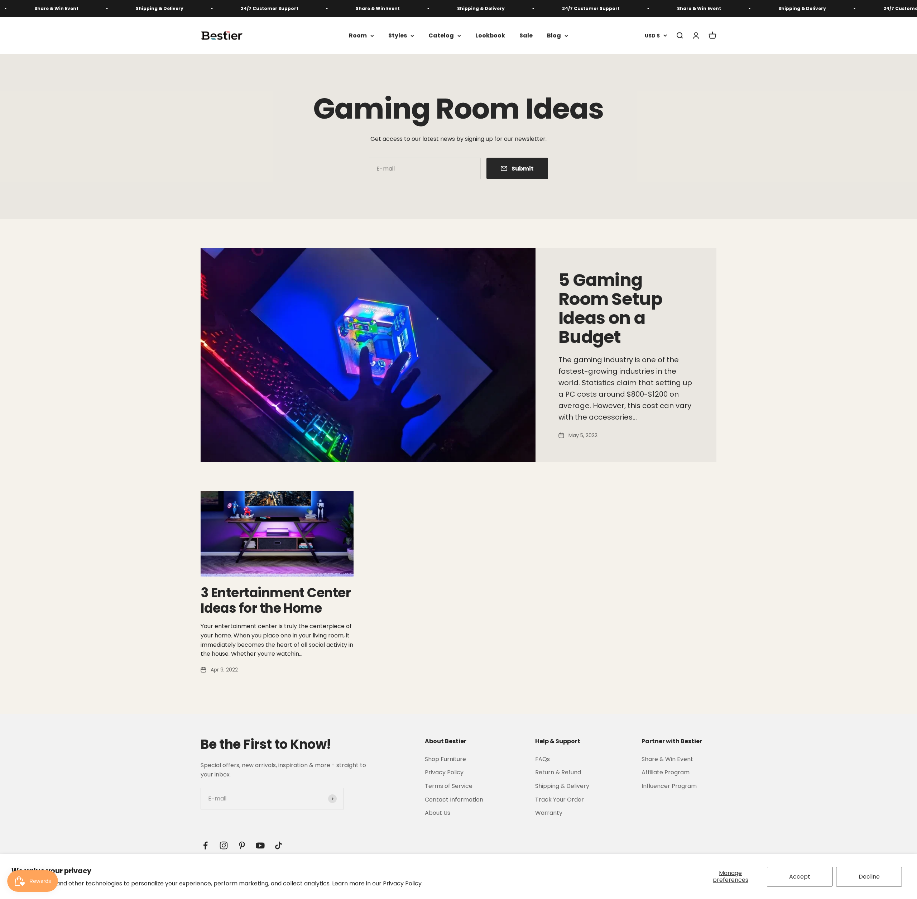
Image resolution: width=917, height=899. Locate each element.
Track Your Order (559, 799)
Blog (554, 36)
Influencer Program (669, 786)
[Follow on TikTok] (278, 845)
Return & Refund (558, 772)
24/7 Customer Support (222, 8)
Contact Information (454, 799)
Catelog (441, 36)
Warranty (548, 813)
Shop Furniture (445, 759)
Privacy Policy (444, 772)
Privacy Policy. (403, 883)
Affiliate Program (666, 772)
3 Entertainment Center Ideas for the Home (276, 600)
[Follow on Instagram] (224, 845)
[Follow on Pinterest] (242, 845)
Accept (799, 876)
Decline (869, 876)
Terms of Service (448, 786)
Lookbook (490, 36)
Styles (397, 36)
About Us (437, 813)
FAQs (542, 759)
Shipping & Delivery (112, 8)
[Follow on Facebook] (205, 845)
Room (358, 36)
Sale (526, 36)
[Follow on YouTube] (260, 845)
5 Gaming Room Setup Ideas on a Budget (610, 308)
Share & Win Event (331, 8)
